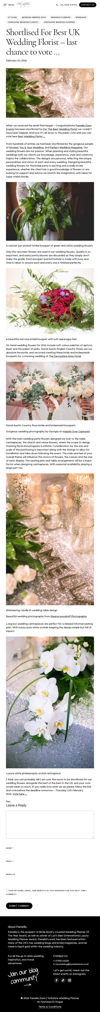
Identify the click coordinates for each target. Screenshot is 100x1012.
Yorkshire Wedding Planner (59, 22)
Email (10, 861)
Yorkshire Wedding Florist (23, 22)
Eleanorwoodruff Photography (69, 616)
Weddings (81, 17)
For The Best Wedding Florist (60, 129)
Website (10, 874)
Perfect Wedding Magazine (66, 147)
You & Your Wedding (31, 147)
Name (9, 848)
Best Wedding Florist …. (31, 136)
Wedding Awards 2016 (34, 17)
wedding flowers (61, 17)
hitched (13, 147)
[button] (9, 5)
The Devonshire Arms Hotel (65, 356)
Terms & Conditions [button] (50, 1006)
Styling (12, 17)
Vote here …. (20, 794)
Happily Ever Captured (76, 431)
